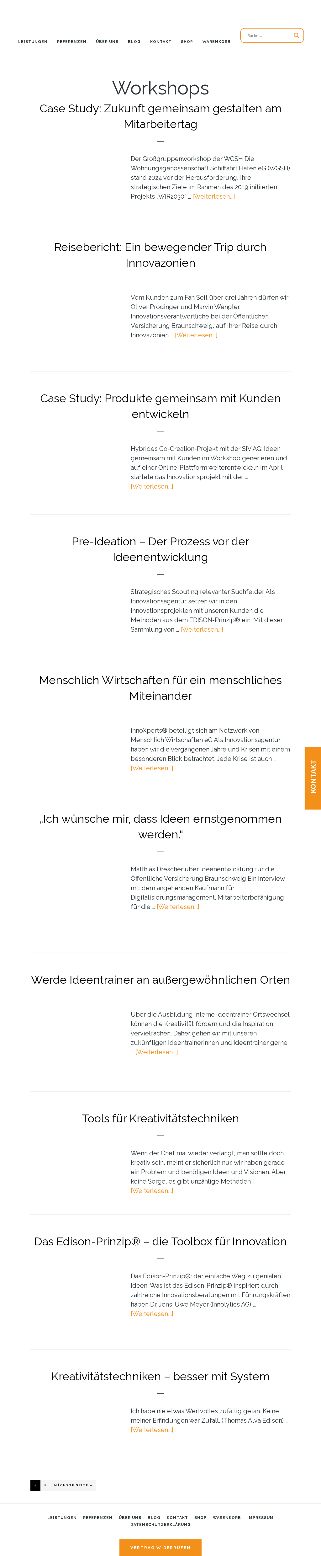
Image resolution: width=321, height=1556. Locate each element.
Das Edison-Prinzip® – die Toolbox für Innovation (160, 1241)
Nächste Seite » (75, 1485)
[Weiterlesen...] (213, 196)
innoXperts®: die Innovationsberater (160, 11)
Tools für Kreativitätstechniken (160, 1118)
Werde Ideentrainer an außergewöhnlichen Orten (160, 979)
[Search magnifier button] (296, 35)
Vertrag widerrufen (160, 1547)
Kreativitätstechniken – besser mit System (160, 1376)
